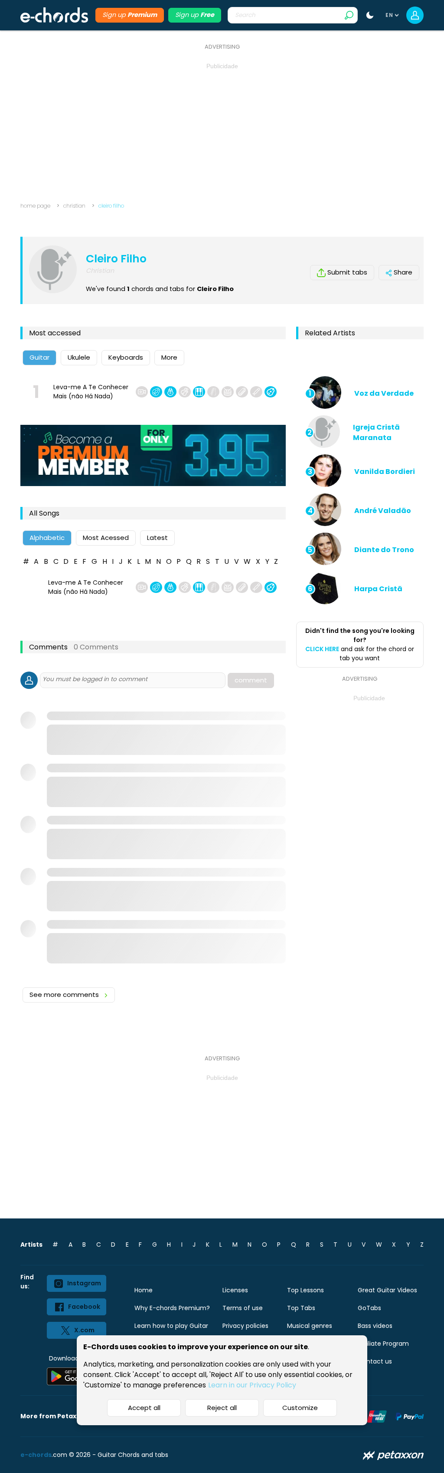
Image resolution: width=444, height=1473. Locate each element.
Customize (300, 1407)
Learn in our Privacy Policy (252, 1385)
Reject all (222, 1407)
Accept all (144, 1407)
